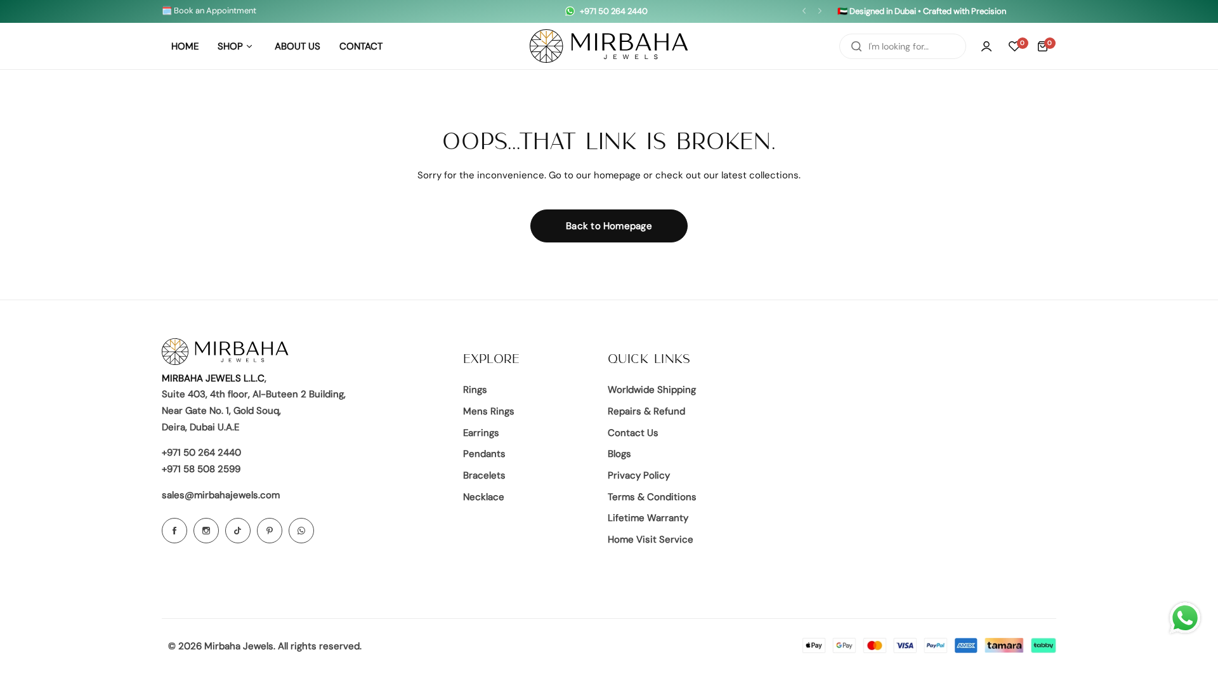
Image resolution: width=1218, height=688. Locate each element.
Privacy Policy (639, 475)
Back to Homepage (609, 226)
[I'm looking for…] (856, 46)
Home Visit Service (650, 539)
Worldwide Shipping (652, 389)
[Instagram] (206, 530)
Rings (475, 389)
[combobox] (902, 46)
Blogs (619, 453)
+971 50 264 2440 (201, 452)
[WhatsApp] (1185, 618)
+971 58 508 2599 (201, 469)
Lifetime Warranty (648, 518)
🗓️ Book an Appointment (209, 10)
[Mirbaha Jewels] (609, 45)
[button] (804, 11)
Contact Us (633, 433)
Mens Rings (488, 411)
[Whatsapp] (301, 530)
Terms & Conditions (652, 497)
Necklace (483, 497)
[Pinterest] (269, 530)
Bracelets (484, 475)
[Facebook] (174, 530)
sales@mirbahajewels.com (221, 495)
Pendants (484, 453)
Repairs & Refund (646, 411)
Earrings (481, 433)
